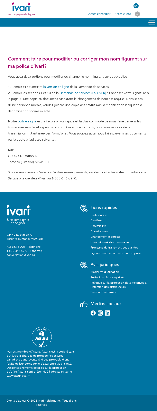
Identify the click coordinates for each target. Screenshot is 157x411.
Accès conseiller (99, 14)
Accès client (122, 14)
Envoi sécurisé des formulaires (110, 242)
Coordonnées (99, 231)
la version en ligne (56, 87)
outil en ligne (27, 121)
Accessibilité (98, 226)
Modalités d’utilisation (105, 272)
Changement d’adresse (105, 236)
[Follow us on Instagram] (100, 313)
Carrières (96, 220)
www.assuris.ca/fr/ (19, 375)
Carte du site (99, 215)
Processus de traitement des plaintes (114, 247)
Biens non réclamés (103, 292)
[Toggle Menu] (151, 22)
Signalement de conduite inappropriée (116, 253)
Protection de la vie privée (107, 277)
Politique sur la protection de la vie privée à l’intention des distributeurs (119, 284)
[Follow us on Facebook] (93, 313)
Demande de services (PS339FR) (82, 93)
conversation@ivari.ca (21, 255)
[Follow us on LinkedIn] (107, 313)
